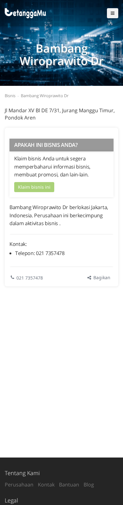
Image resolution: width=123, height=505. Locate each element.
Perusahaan (19, 484)
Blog (89, 484)
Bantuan (69, 484)
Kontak (46, 484)
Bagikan (101, 277)
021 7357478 (29, 278)
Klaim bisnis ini (34, 187)
